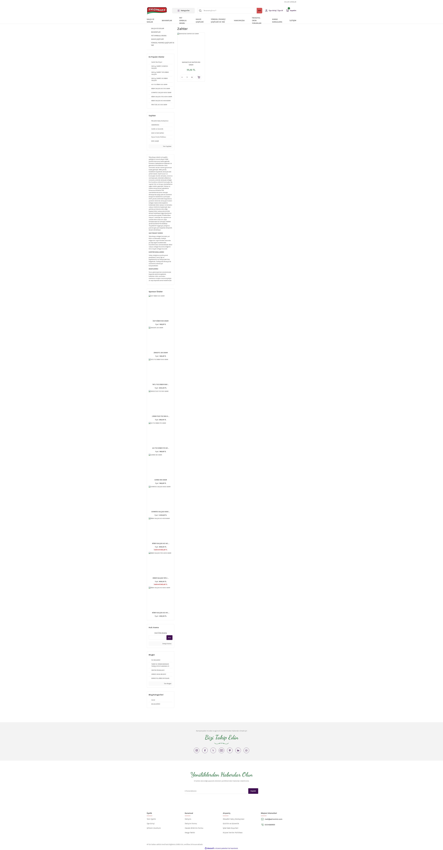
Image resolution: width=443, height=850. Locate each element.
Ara (169, 638)
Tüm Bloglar (167, 683)
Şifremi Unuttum (154, 828)
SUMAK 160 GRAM (160, 480)
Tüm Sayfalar (167, 146)
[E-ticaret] (221, 848)
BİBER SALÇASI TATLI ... (161, 578)
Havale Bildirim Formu (194, 828)
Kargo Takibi (190, 833)
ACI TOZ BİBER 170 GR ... (160, 448)
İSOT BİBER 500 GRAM (160, 321)
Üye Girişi (151, 824)
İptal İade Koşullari (230, 828)
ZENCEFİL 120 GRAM (161, 353)
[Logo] (157, 10)
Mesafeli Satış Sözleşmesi (233, 819)
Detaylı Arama (166, 643)
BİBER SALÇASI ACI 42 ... (160, 543)
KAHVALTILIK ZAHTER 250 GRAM (191, 63)
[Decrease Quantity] (182, 77)
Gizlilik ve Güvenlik (231, 824)
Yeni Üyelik (151, 819)
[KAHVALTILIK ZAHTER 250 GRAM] (191, 46)
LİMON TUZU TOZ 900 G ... (160, 416)
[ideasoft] (209, 848)
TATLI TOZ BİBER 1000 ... (160, 384)
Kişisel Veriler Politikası (233, 833)
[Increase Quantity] (192, 77)
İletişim (188, 819)
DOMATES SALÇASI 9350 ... (160, 512)
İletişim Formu (191, 824)
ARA (259, 11)
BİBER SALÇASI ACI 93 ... (160, 613)
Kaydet (253, 791)
